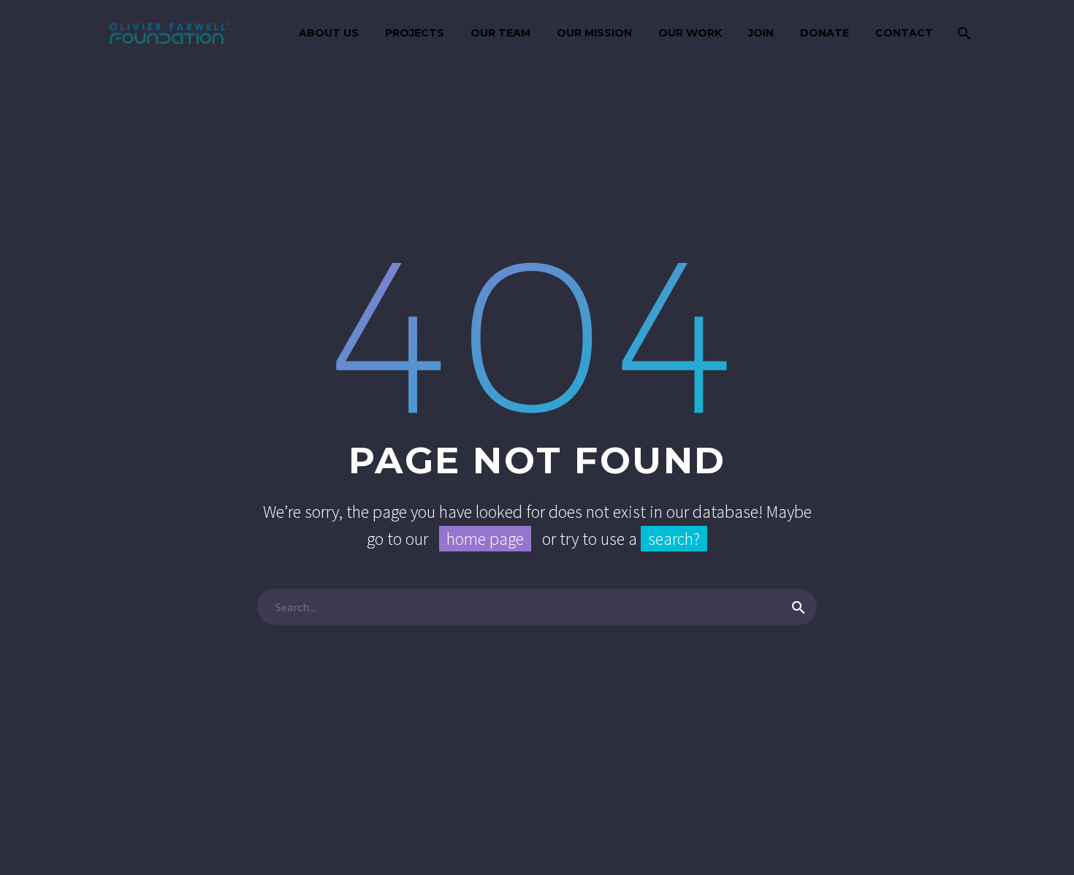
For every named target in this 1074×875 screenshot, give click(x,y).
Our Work (690, 32)
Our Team (500, 32)
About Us (329, 32)
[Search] (962, 33)
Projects (414, 32)
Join (761, 32)
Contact (904, 32)
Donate (824, 32)
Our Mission (594, 32)
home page (485, 538)
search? (674, 538)
